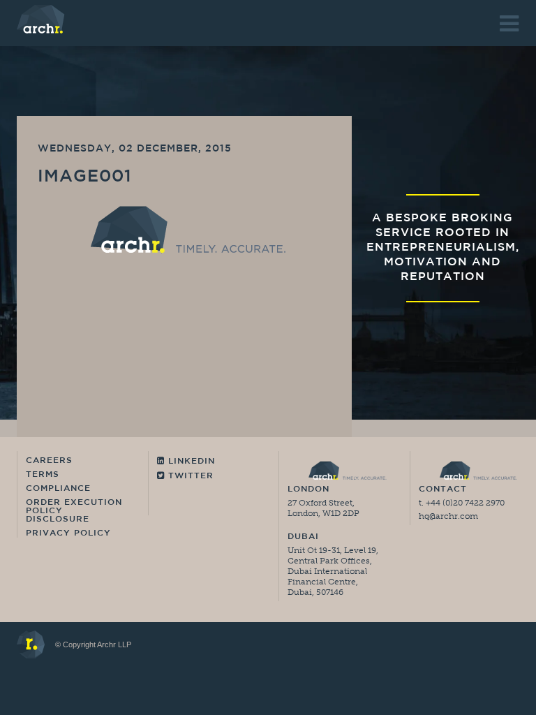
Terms (42, 475)
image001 (85, 177)
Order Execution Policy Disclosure (74, 511)
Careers (49, 461)
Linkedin (190, 461)
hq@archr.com (448, 516)
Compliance (58, 489)
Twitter (189, 476)
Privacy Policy (68, 533)
